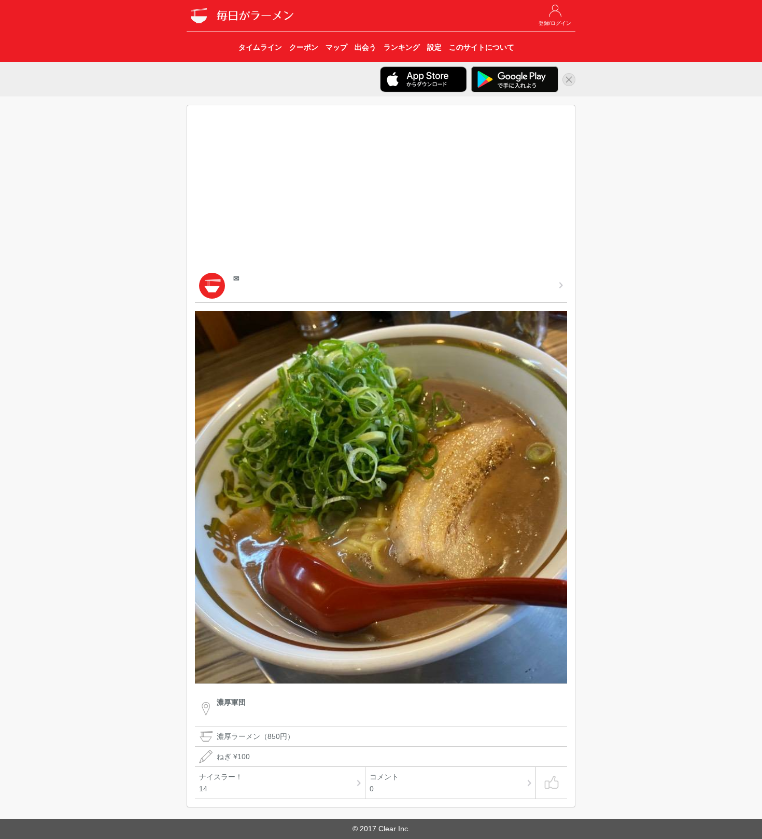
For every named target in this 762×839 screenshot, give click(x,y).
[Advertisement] (381, 190)
